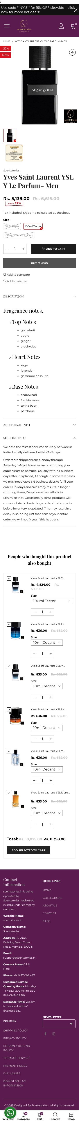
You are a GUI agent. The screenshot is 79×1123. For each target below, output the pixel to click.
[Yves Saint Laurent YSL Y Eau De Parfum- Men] (15, 585)
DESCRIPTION (13, 296)
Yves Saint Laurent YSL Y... (48, 578)
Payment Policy (15, 1065)
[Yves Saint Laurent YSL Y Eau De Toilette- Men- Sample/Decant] (15, 757)
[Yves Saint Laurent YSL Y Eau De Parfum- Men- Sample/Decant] (15, 672)
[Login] (61, 26)
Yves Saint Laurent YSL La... (48, 624)
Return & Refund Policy (16, 1048)
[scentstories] (24, 25)
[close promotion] (75, 9)
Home (47, 890)
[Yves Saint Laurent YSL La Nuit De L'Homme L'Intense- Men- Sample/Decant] (15, 716)
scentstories (11, 170)
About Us (50, 905)
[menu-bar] (8, 26)
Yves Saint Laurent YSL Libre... (50, 792)
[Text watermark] (39, 85)
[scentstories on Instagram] (53, 1034)
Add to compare (18, 274)
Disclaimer (11, 1073)
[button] (7, 249)
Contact (49, 913)
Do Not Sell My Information (14, 1083)
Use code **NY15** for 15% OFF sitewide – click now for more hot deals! (38, 9)
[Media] (72, 52)
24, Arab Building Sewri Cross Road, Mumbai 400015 (18, 942)
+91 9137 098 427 (24, 975)
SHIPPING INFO (14, 438)
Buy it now (39, 263)
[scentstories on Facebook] (45, 1034)
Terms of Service (16, 1058)
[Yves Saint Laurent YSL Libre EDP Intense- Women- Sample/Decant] (15, 799)
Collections (52, 897)
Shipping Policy (15, 1030)
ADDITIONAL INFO (16, 425)
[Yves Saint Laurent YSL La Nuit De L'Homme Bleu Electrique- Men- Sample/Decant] (15, 631)
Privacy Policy (15, 1038)
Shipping (29, 212)
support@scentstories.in (19, 957)
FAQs (46, 921)
